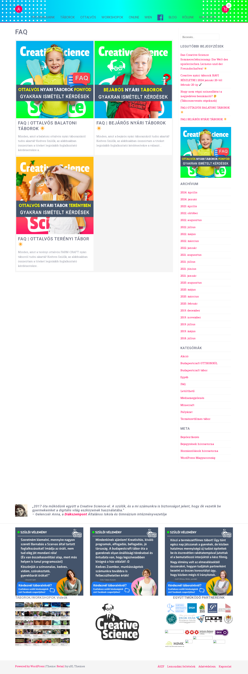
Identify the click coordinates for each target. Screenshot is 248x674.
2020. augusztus (191, 282)
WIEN (148, 17)
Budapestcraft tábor (194, 370)
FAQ (183, 384)
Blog (173, 17)
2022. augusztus (191, 220)
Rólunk (188, 17)
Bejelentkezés (189, 437)
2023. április (188, 206)
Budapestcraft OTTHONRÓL (198, 363)
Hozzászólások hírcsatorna (199, 451)
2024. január (188, 199)
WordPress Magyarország (197, 458)
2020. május (188, 289)
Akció (184, 356)
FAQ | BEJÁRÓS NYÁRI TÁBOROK (202, 119)
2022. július (188, 227)
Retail (61, 666)
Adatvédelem (207, 666)
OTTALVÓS (88, 17)
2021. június (188, 269)
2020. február (189, 303)
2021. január (188, 275)
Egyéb (184, 377)
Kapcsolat (208, 17)
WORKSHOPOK (112, 17)
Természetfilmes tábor (195, 419)
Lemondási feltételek (181, 666)
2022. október (189, 213)
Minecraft (187, 405)
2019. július (187, 324)
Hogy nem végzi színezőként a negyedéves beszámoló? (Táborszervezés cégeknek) (201, 96)
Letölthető (187, 391)
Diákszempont (76, 514)
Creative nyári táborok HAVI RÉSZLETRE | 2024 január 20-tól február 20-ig (201, 79)
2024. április (188, 192)
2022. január (188, 248)
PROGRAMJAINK (43, 17)
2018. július (188, 338)
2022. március (189, 241)
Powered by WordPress (29, 666)
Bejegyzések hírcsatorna (197, 444)
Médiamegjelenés (192, 398)
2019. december (190, 310)
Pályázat (186, 412)
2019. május (188, 331)
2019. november (190, 317)
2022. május (188, 234)
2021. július (187, 261)
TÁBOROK (67, 17)
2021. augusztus (191, 255)
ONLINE (134, 17)
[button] (18, 9)
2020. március (189, 296)
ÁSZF (161, 666)
